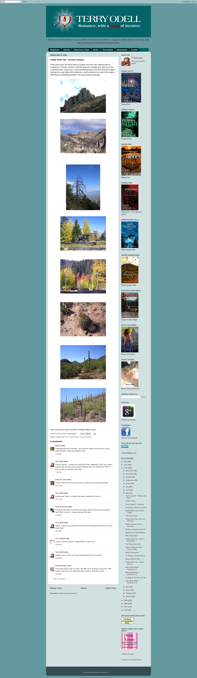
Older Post (110, 588)
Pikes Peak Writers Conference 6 (132, 568)
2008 (126, 603)
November (130, 474)
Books (95, 50)
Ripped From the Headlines (135, 532)
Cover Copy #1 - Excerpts (134, 504)
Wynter (58, 445)
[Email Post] (94, 433)
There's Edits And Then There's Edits (133, 548)
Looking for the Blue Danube (135, 577)
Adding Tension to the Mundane (133, 525)
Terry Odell (62, 433)
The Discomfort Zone (133, 544)
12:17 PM (58, 486)
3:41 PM (58, 574)
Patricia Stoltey (61, 566)
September (130, 480)
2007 (126, 607)
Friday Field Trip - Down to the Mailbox (135, 540)
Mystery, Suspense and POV (135, 529)
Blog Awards (122, 50)
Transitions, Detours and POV (136, 507)
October (129, 477)
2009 (126, 600)
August (128, 483)
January (129, 596)
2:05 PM (58, 531)
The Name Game (131, 516)
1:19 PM (58, 515)
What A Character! (132, 552)
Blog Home (55, 50)
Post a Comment (59, 579)
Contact (134, 50)
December (130, 471)
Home (84, 588)
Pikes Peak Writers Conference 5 (132, 573)
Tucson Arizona (85, 437)
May (127, 493)
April (127, 587)
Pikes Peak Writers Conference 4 (132, 582)
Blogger (111, 672)
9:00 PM (58, 545)
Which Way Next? (131, 536)
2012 (126, 461)
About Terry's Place (81, 50)
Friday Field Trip (62, 437)
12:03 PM (58, 558)
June (128, 490)
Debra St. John (61, 479)
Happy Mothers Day (132, 559)
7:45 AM (58, 454)
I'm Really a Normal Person (135, 556)
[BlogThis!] (83, 434)
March (128, 590)
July (127, 487)
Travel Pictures (74, 437)
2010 (126, 468)
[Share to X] (85, 434)
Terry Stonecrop (61, 507)
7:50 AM (58, 472)
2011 (126, 465)
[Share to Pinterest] (89, 434)
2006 (126, 610)
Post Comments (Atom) (68, 593)
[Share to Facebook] (87, 434)
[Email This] (81, 434)
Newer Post (56, 588)
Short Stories (107, 50)
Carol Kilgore (60, 538)
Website (66, 50)
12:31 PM (58, 499)
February (129, 593)
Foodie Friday (130, 501)
